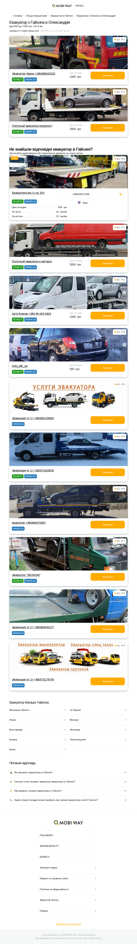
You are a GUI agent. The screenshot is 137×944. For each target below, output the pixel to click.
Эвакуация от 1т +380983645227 (33, 627)
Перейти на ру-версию (68, 924)
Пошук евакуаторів (36, 15)
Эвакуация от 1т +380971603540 (33, 470)
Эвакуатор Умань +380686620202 (33, 73)
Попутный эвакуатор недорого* (32, 126)
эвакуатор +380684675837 (29, 522)
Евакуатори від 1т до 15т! (28, 193)
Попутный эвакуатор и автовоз (32, 261)
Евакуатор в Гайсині (62, 15)
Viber (85, 203)
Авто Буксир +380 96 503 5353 (31, 313)
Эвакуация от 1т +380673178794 (33, 679)
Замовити (107, 75)
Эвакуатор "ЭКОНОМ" (26, 575)
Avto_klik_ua (19, 366)
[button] (65, 119)
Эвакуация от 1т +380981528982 (33, 418)
